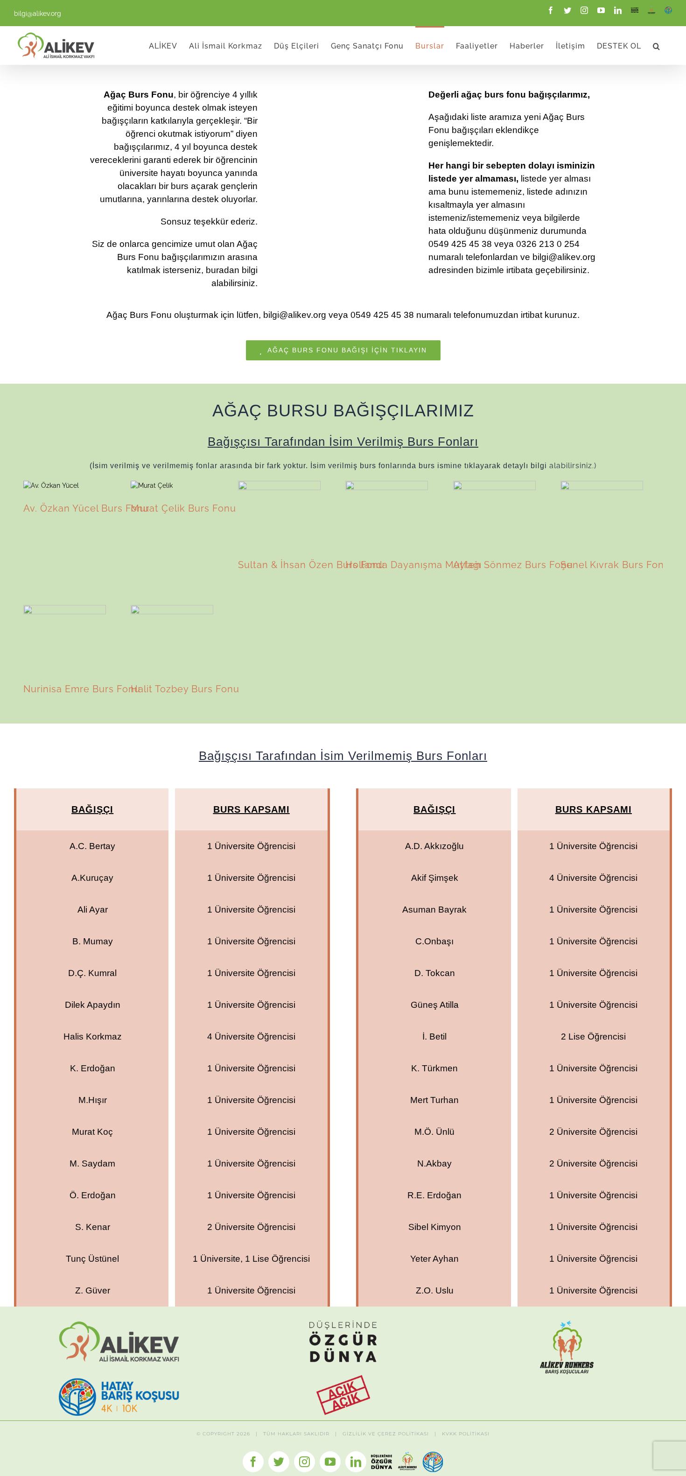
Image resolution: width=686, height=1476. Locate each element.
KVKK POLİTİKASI (466, 1434)
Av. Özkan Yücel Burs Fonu (51, 486)
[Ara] (656, 45)
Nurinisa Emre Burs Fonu (64, 638)
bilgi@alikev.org (37, 13)
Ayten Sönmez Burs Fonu (494, 514)
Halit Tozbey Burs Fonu (172, 638)
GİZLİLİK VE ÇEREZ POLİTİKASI (386, 1434)
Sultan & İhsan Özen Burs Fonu (279, 514)
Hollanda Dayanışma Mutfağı (386, 514)
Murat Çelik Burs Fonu (152, 486)
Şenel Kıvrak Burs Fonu (602, 514)
